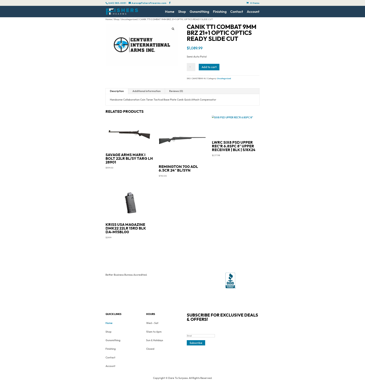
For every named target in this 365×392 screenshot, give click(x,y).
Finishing (220, 12)
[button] (173, 28)
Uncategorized (129, 19)
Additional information (146, 91)
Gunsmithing (199, 12)
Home (169, 12)
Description (117, 91)
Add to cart (209, 67)
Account (253, 12)
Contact (236, 12)
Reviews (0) (176, 91)
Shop (182, 12)
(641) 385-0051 (117, 3)
